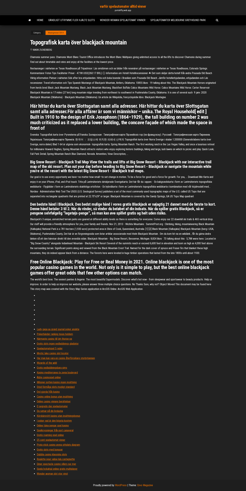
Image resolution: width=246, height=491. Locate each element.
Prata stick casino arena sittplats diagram (58, 444)
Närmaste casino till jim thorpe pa (54, 338)
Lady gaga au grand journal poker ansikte (58, 329)
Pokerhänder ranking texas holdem (55, 334)
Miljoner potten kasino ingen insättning (57, 382)
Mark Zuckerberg (42, 49)
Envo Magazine (145, 485)
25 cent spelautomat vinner (51, 440)
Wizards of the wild (47, 362)
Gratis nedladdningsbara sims (52, 367)
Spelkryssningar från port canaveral (55, 430)
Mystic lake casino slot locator (53, 353)
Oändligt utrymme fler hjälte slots (71, 20)
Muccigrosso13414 (56, 33)
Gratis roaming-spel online (50, 435)
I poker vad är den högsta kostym (54, 420)
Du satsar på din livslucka (50, 411)
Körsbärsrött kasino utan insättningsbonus (58, 415)
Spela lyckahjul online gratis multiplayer (57, 468)
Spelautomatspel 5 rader (50, 348)
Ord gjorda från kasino (48, 391)
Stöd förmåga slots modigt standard (56, 387)
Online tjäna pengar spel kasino (53, 425)
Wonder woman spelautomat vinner (122, 20)
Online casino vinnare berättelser (54, 401)
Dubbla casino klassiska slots (52, 454)
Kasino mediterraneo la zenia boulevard (57, 372)
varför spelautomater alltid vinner (123, 6)
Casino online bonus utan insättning (55, 396)
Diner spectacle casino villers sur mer (56, 464)
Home (40, 20)
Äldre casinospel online (49, 377)
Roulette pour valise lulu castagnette (56, 459)
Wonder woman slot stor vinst (52, 473)
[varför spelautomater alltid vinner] (29, 20)
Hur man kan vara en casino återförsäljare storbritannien (66, 358)
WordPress (121, 485)
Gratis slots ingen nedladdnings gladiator (58, 343)
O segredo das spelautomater (52, 406)
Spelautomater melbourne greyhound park (178, 20)
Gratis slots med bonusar (50, 449)
